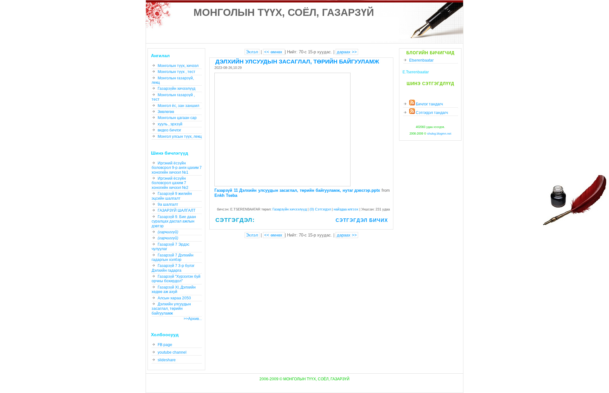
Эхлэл (252, 52)
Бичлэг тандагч (429, 104)
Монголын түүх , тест (176, 72)
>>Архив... (193, 318)
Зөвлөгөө (166, 112)
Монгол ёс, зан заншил (178, 105)
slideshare (167, 360)
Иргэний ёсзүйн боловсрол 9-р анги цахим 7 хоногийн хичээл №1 (177, 168)
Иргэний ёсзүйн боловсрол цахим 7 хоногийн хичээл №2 (170, 183)
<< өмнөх (274, 52)
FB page (165, 345)
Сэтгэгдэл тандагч (431, 112)
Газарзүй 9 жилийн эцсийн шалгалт (172, 195)
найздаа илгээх (346, 209)
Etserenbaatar (421, 60)
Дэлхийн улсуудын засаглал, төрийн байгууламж (297, 61)
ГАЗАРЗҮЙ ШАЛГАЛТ (176, 210)
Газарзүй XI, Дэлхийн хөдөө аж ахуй (174, 289)
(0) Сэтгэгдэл (321, 209)
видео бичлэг (169, 130)
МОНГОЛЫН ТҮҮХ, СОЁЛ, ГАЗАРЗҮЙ (283, 12)
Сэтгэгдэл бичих (362, 220)
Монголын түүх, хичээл (178, 65)
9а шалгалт (168, 204)
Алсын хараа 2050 (174, 298)
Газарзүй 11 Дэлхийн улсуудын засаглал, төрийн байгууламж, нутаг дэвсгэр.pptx (297, 190)
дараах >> (347, 52)
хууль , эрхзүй (170, 124)
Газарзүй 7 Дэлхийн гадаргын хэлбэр (172, 257)
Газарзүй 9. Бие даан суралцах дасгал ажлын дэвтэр (174, 221)
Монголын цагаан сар (177, 118)
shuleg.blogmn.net (439, 133)
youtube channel (172, 352)
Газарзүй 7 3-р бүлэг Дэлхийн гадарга (173, 267)
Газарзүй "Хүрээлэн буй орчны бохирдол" (176, 278)
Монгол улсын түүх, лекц (180, 136)
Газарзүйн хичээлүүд (290, 209)
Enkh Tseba (225, 195)
